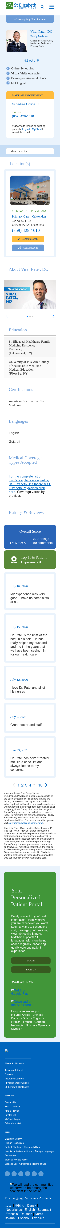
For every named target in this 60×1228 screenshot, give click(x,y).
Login (31, 960)
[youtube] (34, 1173)
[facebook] (7, 1173)
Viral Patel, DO (41, 31)
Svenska (38, 1217)
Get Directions (30, 247)
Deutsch (26, 1213)
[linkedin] (41, 1173)
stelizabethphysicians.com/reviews (25, 822)
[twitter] (20, 1173)
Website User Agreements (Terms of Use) (26, 1163)
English (30, 1209)
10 (40, 785)
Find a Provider (12, 1110)
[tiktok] (14, 1173)
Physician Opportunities (17, 1082)
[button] (53, 316)
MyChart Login (12, 1119)
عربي (8, 1205)
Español (23, 1217)
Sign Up (31, 969)
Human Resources (14, 1142)
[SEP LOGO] (21, 3)
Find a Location (12, 1106)
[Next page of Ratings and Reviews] (46, 785)
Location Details (29, 238)
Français (12, 1213)
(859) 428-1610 (23, 116)
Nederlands (14, 1209)
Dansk (31, 1205)
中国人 (19, 1205)
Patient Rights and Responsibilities (22, 1147)
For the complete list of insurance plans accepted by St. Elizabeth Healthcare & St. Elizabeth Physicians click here (30, 484)
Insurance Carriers (14, 1078)
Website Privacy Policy (16, 1159)
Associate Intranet (14, 1070)
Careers (9, 1074)
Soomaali (44, 1209)
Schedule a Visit (13, 1123)
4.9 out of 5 (31, 60)
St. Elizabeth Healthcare (17, 1086)
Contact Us (10, 1102)
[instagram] (27, 1173)
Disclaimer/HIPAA (13, 1138)
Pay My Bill (10, 1114)
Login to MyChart (32, 129)
